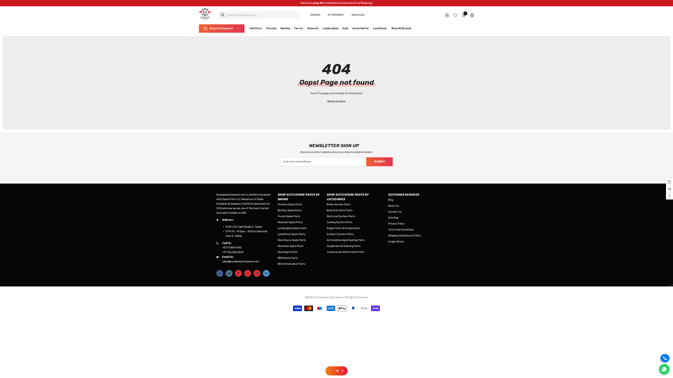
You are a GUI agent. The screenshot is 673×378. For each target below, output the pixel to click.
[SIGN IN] (447, 15)
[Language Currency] (472, 15)
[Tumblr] (247, 273)
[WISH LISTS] (455, 15)
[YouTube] (257, 273)
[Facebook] (219, 273)
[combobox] (263, 15)
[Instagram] (229, 273)
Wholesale (358, 14)
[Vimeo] (266, 273)
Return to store (336, 101)
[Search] (259, 15)
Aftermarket (336, 14)
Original (315, 14)
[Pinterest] (238, 273)
